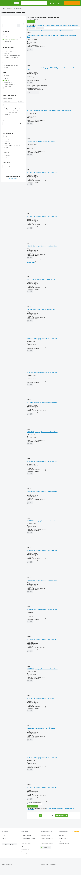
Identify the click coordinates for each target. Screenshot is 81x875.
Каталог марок (25, 849)
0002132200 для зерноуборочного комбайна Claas (42, 461)
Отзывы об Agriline (26, 843)
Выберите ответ (33, 92)
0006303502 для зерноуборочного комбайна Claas (42, 669)
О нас (3, 835)
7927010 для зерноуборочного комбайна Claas (41, 279)
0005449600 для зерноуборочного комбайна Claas (42, 550)
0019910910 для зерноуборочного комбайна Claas (42, 339)
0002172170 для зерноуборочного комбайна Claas (42, 758)
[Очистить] (23, 23)
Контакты (4, 841)
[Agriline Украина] (6, 3)
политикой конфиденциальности (54, 808)
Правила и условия (26, 835)
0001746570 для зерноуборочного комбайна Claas (42, 172)
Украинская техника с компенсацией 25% (26, 852)
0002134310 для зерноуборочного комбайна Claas (42, 580)
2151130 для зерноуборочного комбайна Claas (41, 728)
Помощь (4, 838)
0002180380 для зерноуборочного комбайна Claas (42, 639)
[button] (28, 49)
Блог (22, 846)
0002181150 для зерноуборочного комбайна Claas (42, 609)
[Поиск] (22, 3)
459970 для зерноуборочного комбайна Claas (41, 309)
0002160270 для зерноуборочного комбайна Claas (42, 787)
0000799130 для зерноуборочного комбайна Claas (42, 521)
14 (52, 815)
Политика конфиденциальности (29, 838)
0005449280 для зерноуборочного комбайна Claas (42, 432)
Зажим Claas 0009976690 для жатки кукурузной (41, 141)
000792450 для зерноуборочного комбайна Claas (42, 402)
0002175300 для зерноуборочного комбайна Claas (42, 491)
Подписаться (32, 806)
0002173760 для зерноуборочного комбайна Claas (42, 372)
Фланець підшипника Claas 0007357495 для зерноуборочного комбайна (49, 110)
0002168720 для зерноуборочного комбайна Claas (42, 216)
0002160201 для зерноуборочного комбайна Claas (42, 246)
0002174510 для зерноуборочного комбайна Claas (42, 698)
